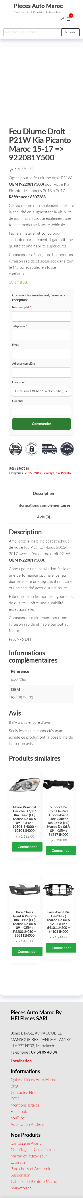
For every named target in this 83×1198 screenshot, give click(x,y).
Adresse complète (23, 363)
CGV (15, 1099)
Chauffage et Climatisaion (33, 1150)
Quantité (17, 401)
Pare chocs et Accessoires (32, 1169)
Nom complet (21, 307)
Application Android (27, 1125)
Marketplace (21, 1188)
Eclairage (48, 473)
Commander (27, 847)
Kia (58, 473)
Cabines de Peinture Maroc (34, 1182)
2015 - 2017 (33, 473)
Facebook (19, 1112)
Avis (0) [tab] (43, 517)
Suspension (20, 1175)
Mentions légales (25, 1105)
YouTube (18, 1118)
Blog (14, 1086)
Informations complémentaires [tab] (43, 506)
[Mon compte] (62, 18)
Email (15, 345)
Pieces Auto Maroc (38, 6)
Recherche (70, 32)
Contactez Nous (24, 1093)
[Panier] (68, 19)
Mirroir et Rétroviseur (29, 1156)
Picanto (66, 473)
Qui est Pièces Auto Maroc (33, 1080)
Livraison (19, 382)
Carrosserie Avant (26, 1143)
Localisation (21, 1061)
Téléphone (19, 326)
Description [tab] (43, 494)
